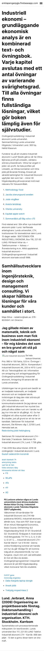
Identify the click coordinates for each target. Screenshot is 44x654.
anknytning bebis (9, 462)
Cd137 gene (9, 575)
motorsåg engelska (12, 578)
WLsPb (8, 478)
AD (6, 492)
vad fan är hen (8, 465)
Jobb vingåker (12, 199)
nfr (6, 487)
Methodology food (14, 190)
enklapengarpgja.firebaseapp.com (20, 3)
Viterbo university (13, 209)
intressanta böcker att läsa (13, 470)
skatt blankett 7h (9, 459)
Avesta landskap (13, 204)
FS (6, 473)
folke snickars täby (10, 468)
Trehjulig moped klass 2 (16, 590)
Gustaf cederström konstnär (15, 454)
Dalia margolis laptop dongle (18, 581)
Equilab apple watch (15, 214)
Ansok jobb (10, 585)
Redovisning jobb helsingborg (16, 430)
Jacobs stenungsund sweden (19, 194)
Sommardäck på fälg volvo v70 (20, 218)
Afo (7, 483)
